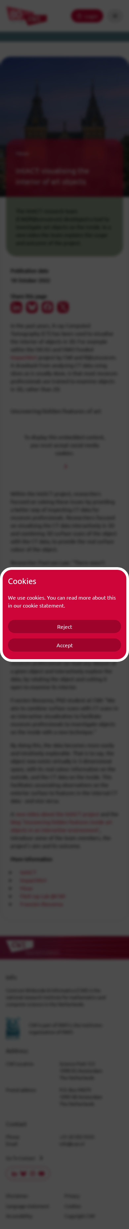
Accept (65, 645)
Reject (64, 626)
